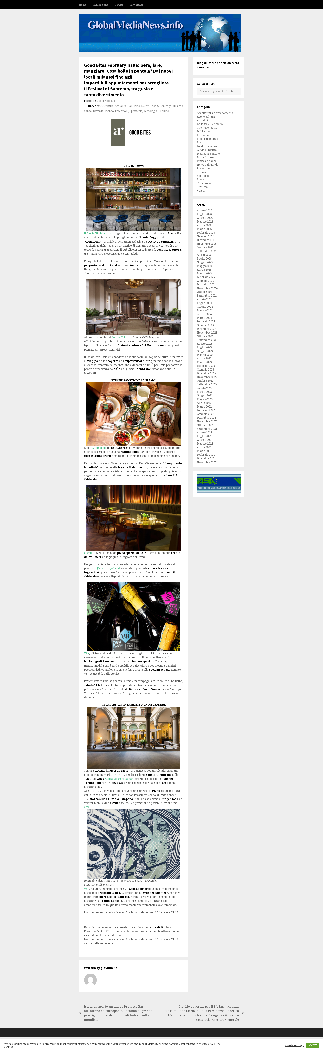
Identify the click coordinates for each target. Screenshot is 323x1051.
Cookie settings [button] (294, 1045)
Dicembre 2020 (206, 458)
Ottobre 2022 (205, 380)
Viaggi (201, 190)
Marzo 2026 (204, 229)
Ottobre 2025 (205, 247)
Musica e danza (207, 161)
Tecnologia (150, 111)
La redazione (100, 4)
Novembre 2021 (207, 421)
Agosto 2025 (204, 255)
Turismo (163, 111)
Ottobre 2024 (205, 292)
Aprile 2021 (204, 447)
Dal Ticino (134, 106)
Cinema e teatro (207, 128)
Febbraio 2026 (206, 232)
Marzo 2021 (204, 451)
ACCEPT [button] (312, 1045)
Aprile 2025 (204, 269)
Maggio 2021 (205, 443)
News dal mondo (103, 111)
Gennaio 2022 (205, 414)
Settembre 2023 (207, 340)
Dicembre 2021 (206, 417)
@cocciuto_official (108, 568)
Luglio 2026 (204, 214)
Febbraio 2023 (206, 366)
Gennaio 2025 (205, 281)
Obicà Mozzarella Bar (119, 779)
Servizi (119, 4)
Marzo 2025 (204, 273)
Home (82, 4)
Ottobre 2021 (205, 425)
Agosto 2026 (204, 210)
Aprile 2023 (204, 358)
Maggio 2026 (205, 221)
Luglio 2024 (204, 303)
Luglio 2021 (204, 436)
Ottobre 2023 (205, 336)
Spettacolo (136, 111)
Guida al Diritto (207, 150)
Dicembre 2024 (206, 284)
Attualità (120, 106)
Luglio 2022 (204, 392)
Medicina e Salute (208, 153)
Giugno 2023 (205, 351)
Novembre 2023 (207, 332)
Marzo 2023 (204, 362)
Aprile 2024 (204, 314)
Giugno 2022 (205, 395)
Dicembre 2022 (206, 373)
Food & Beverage (161, 106)
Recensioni (121, 111)
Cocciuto (89, 553)
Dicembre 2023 (206, 329)
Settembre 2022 (207, 384)
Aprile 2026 (204, 225)
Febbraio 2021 (206, 454)
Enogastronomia (207, 139)
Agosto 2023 (204, 343)
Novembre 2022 (207, 377)
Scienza (202, 172)
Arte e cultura (105, 106)
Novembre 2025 (207, 244)
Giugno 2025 (205, 262)
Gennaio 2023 (205, 369)
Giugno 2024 (205, 306)
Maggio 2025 (205, 266)
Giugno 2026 (205, 218)
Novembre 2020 (207, 462)
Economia (203, 135)
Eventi (145, 106)
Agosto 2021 (204, 432)
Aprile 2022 (204, 403)
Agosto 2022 (204, 388)
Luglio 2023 (204, 347)
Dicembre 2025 (206, 240)
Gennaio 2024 (205, 325)
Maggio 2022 (205, 399)
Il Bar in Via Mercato (97, 233)
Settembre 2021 (207, 429)
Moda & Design (206, 157)
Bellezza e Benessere (210, 124)
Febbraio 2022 (206, 410)
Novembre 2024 (207, 288)
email (87, 807)
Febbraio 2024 (206, 321)
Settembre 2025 (207, 251)
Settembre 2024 (207, 295)
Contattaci (136, 4)
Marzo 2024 (204, 318)
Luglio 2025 (204, 258)
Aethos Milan (119, 337)
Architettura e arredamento (215, 113)
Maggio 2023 (205, 355)
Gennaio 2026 (205, 236)
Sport (200, 179)
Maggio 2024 (205, 310)
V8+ (86, 653)
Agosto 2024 (204, 299)
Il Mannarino (98, 448)
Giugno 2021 (205, 440)
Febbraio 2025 (206, 277)
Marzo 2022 (204, 406)
